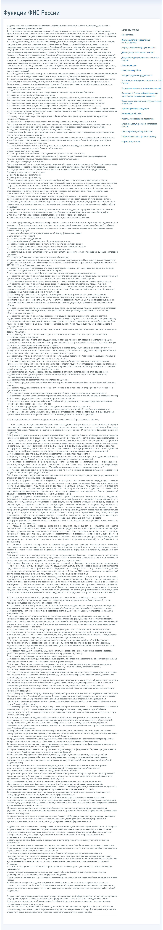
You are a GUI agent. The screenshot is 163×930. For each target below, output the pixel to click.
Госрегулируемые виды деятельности (138, 47)
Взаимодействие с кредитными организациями (135, 41)
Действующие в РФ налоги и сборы (137, 52)
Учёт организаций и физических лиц (138, 136)
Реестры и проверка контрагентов (137, 118)
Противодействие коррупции (135, 108)
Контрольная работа (131, 70)
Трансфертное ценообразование (136, 131)
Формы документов (130, 141)
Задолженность (128, 65)
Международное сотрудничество (136, 75)
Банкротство (127, 34)
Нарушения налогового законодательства (141, 88)
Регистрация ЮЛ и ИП (131, 113)
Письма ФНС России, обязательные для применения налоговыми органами (139, 94)
